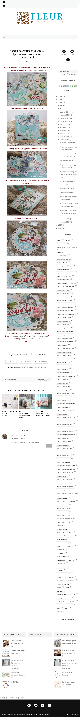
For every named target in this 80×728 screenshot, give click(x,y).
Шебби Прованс (27, 339)
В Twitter (27, 362)
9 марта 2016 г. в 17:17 (18, 438)
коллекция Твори (62, 476)
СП (74, 594)
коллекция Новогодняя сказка (66, 434)
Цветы (67, 608)
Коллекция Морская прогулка (66, 403)
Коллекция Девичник (63, 321)
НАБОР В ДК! (15, 682)
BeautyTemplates (19, 714)
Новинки (59, 546)
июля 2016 (63, 127)
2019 (60, 100)
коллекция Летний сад (63, 372)
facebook (68, 63)
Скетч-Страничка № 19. (68, 192)
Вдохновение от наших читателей (67, 247)
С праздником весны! (67, 188)
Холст (59, 608)
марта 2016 (64, 140)
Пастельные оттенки (40, 336)
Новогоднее (70, 546)
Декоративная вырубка (64, 259)
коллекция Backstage (63, 508)
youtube (72, 54)
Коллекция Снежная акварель (66, 469)
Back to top (71, 714)
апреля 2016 (64, 136)
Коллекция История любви (65, 359)
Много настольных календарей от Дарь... (25, 414)
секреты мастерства (63, 584)
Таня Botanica (18, 435)
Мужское (60, 536)
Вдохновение (20, 367)
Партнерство (61, 560)
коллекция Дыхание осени (65, 335)
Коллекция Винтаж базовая (65, 300)
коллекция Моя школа (63, 407)
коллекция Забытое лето (64, 338)
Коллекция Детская (63, 324)
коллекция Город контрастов (65, 314)
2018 (60, 103)
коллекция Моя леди (63, 279)
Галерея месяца (61, 255)
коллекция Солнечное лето (65, 472)
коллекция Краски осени (64, 366)
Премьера (60, 570)
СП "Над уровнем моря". (64, 598)
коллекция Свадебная (63, 459)
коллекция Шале (62, 498)
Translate (74, 74)
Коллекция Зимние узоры (64, 352)
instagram (64, 54)
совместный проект (63, 594)
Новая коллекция (62, 543)
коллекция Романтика (63, 455)
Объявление (60, 553)
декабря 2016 (65, 112)
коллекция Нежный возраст (65, 428)
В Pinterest (42, 362)
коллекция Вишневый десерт (65, 303)
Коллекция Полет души (64, 441)
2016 (60, 109)
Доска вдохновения (63, 269)
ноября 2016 (64, 115)
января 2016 (64, 222)
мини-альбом (61, 532)
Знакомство (71, 272)
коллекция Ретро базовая (64, 452)
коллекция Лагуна (62, 369)
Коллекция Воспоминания (65, 310)
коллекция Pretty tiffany (64, 518)
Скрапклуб (60, 591)
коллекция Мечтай (62, 383)
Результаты (70, 577)
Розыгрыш (60, 580)
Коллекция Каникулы (63, 362)
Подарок (71, 560)
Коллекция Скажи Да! (63, 462)
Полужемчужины (62, 567)
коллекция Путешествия (64, 448)
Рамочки (59, 577)
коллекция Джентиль (63, 328)
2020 (60, 96)
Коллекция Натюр (62, 414)
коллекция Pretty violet (64, 522)
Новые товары (61, 549)
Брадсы (68, 240)
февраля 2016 (65, 219)
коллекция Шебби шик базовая (66, 501)
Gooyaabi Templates (42, 714)
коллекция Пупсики (63, 445)
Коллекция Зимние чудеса (64, 355)
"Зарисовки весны (18, 336)
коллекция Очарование (64, 438)
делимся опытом (62, 262)
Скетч (59, 587)
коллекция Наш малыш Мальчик (66, 421)
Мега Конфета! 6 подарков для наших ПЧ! (18, 643)
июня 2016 (63, 130)
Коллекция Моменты (63, 400)
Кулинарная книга (62, 529)
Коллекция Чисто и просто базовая (67, 493)
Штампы (59, 611)
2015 (60, 225)
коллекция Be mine (62, 512)
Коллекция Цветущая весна (65, 486)
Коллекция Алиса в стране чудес (66, 283)
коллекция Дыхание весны (65, 331)
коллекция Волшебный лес (65, 307)
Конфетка (60, 525)
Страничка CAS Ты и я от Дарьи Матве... (9, 413)
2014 (60, 228)
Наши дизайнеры (62, 539)
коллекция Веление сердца (65, 293)
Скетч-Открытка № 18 (67, 143)
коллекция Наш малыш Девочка (66, 417)
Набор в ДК (71, 536)
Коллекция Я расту (62, 505)
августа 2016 (64, 124)
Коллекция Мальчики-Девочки (66, 376)
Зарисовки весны (39, 71)
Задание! (59, 272)
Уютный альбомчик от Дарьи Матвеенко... (44, 413)
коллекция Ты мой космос (65, 479)
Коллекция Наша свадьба (64, 424)
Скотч (67, 587)
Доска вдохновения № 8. (68, 161)
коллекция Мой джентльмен (65, 393)
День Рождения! (61, 266)
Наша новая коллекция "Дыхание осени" (18, 675)
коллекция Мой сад (63, 397)
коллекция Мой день (63, 390)
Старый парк (61, 601)
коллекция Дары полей (64, 317)
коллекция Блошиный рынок (65, 286)
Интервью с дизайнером (64, 276)
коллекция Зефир (62, 345)
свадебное (71, 580)
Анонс (59, 240)
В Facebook (13, 362)
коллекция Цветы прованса (65, 490)
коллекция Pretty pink (63, 515)
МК (70, 532)
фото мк (69, 605)
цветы (38, 339)
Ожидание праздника (63, 556)
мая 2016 (63, 133)
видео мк (60, 252)
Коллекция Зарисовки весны (36, 367)
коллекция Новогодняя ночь (65, 431)
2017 (60, 106)
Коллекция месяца (62, 379)
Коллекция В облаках (63, 290)
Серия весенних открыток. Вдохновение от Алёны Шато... (69, 174)
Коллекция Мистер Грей (64, 386)
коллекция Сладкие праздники (66, 465)
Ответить (49, 445)
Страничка (72, 601)
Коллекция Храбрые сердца (65, 483)
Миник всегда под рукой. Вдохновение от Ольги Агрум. (68, 213)
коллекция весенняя (63, 297)
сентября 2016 (65, 121)
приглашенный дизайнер (64, 574)
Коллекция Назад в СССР (64, 410)
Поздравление (61, 563)
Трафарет (59, 605)
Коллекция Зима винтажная (65, 348)
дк (71, 266)
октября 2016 (64, 118)
